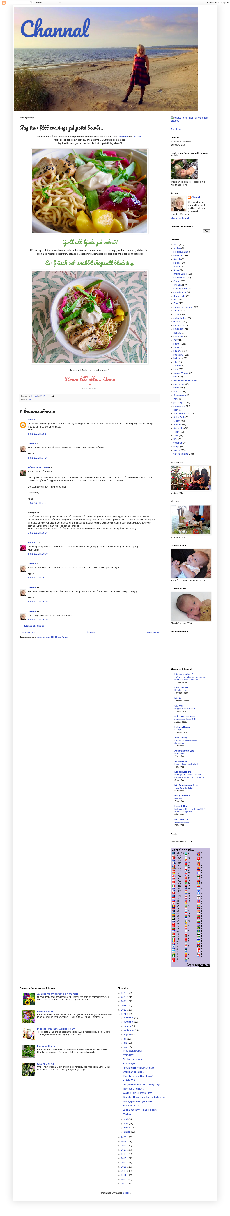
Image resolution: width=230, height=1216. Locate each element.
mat (29, 399)
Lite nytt (177, 730)
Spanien (177, 424)
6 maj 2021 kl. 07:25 (38, 458)
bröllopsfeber (179, 277)
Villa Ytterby (180, 737)
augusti (127, 1034)
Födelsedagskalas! (132, 1051)
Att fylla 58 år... (130, 1080)
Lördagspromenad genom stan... (139, 1101)
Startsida (91, 632)
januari (127, 1132)
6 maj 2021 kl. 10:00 (38, 554)
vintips (176, 446)
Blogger (126, 1193)
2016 (124, 1154)
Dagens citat (179, 296)
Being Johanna (182, 795)
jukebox (177, 351)
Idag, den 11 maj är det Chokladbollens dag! (144, 1097)
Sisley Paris (179, 417)
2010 (124, 1179)
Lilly (175, 362)
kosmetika (178, 355)
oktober (128, 1026)
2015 (124, 1158)
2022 (124, 1010)
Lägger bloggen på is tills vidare (188, 764)
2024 (124, 1001)
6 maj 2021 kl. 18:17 (38, 577)
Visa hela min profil (180, 218)
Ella (175, 299)
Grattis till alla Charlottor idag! (137, 1093)
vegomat (177, 443)
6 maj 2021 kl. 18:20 (38, 619)
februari (128, 1127)
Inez (175, 340)
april (126, 1119)
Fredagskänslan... (132, 1105)
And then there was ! (185, 751)
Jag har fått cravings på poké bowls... (141, 1110)
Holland (177, 333)
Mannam (123, 136)
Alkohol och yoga (181, 822)
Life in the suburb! (183, 674)
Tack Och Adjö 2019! (183, 788)
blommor (177, 255)
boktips (176, 263)
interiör (176, 344)
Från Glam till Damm (38, 467)
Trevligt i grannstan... (133, 1059)
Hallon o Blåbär (182, 727)
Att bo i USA (180, 761)
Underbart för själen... (133, 1072)
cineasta (177, 285)
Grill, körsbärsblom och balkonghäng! (141, 1084)
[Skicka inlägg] (52, 396)
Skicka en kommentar (34, 626)
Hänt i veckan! (181, 687)
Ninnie (177, 698)
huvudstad (178, 336)
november (129, 1022)
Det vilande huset (182, 690)
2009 (124, 1183)
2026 (124, 993)
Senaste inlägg (28, 632)
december (129, 1017)
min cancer (178, 384)
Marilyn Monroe (181, 373)
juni (126, 1043)
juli (125, 1039)
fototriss (177, 310)
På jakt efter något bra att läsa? (138, 1076)
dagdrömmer (179, 292)
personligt (178, 402)
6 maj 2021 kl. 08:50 (38, 533)
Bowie (176, 270)
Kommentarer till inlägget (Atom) (52, 637)
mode (176, 387)
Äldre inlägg (153, 632)
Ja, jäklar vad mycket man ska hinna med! (57, 994)
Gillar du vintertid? (46, 1064)
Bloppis (177, 259)
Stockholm (178, 428)
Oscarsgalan (179, 395)
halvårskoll (178, 325)
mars (126, 1123)
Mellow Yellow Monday (184, 380)
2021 (124, 1014)
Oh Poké (137, 136)
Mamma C (33, 542)
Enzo (175, 303)
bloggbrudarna (180, 252)
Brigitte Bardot (180, 274)
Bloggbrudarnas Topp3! (184, 709)
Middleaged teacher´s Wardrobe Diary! (56, 1029)
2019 (124, 1141)
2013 (124, 1167)
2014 (124, 1162)
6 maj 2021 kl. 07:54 (38, 503)
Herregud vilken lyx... (133, 1089)
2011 (124, 1175)
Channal (54, 28)
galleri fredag (179, 318)
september (129, 1030)
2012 (124, 1171)
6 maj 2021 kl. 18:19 (38, 601)
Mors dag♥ (128, 1055)
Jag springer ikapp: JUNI (185, 719)
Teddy (176, 432)
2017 (124, 1150)
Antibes (177, 248)
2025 (124, 997)
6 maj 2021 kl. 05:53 (38, 434)
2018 (124, 1146)
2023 (124, 1005)
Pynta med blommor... (47, 1046)
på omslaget (179, 406)
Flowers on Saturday (183, 307)
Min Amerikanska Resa (186, 785)
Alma (175, 244)
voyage (177, 450)
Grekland (177, 321)
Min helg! (127, 1114)
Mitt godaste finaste (184, 772)
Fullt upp (178, 798)
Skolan (176, 421)
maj (126, 1047)
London (177, 366)
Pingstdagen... (130, 1063)
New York (178, 391)
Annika (31, 419)
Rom (175, 410)
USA (175, 439)
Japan (176, 347)
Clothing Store (180, 288)
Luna (175, 369)
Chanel (177, 281)
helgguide (178, 329)
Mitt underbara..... (183, 819)
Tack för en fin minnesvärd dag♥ (138, 1068)
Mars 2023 (179, 753)
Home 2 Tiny (180, 806)
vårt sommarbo (180, 454)
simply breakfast (181, 413)
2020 (124, 1137)
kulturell (177, 358)
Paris (175, 399)
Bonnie (176, 266)
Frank (176, 314)
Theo (175, 435)
